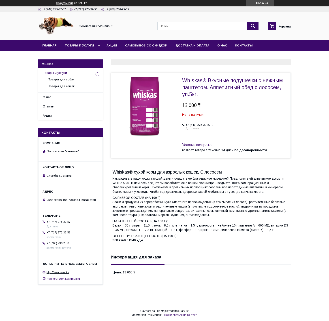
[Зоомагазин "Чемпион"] (56, 34)
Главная (49, 45)
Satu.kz (184, 311)
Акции (112, 45)
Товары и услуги (79, 45)
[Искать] (252, 26)
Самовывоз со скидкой (146, 45)
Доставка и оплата (192, 45)
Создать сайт (64, 3)
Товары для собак (61, 79)
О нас (222, 45)
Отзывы (48, 106)
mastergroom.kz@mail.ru (63, 278)
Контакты (244, 45)
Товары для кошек (61, 86)
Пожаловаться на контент (180, 315)
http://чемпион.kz (58, 272)
